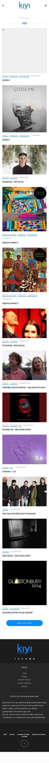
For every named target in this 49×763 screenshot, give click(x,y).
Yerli (20, 425)
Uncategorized (24, 76)
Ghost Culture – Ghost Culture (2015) (16, 556)
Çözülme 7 (6, 140)
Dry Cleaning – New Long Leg (13, 345)
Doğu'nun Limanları (9, 234)
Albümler (5, 177)
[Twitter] (18, 659)
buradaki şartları (30, 702)
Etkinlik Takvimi (24, 680)
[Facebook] (15, 659)
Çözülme (5, 76)
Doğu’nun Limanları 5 (10, 303)
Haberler (5, 509)
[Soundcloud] (26, 659)
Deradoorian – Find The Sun (12, 182)
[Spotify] (34, 659)
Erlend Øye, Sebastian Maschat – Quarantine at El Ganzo (23, 387)
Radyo (24, 676)
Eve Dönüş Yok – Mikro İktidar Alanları (16, 430)
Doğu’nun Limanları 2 (10, 243)
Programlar (14, 76)
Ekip (24, 673)
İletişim (24, 686)
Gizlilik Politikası (24, 683)
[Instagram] (22, 659)
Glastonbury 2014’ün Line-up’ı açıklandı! (17, 612)
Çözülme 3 (6, 80)
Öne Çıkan (13, 177)
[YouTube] (30, 659)
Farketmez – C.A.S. (9, 471)
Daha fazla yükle (24, 623)
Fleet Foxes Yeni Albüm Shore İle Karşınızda (19, 514)
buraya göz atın (24, 711)
